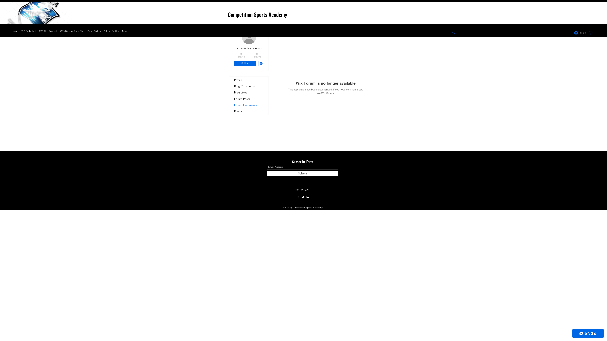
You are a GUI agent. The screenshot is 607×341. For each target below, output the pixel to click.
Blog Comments (244, 86)
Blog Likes (240, 92)
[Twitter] (302, 197)
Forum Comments (245, 105)
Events (238, 111)
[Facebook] (298, 197)
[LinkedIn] (307, 197)
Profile (238, 80)
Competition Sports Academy (257, 14)
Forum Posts (242, 99)
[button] (68, 20)
